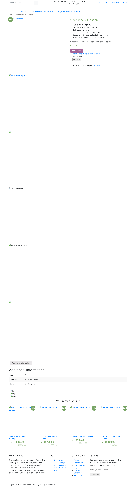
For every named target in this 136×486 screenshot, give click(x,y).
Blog (75, 468)
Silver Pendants (60, 468)
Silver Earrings (59, 463)
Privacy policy (79, 465)
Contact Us (76, 11)
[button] (85, 54)
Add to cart (76, 51)
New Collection (60, 470)
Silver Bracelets (60, 465)
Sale (48, 11)
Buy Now (77, 59)
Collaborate (67, 11)
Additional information (21, 363)
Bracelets (31, 11)
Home (11, 15)
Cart (124, 2)
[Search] (36, 3)
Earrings (24, 11)
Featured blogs (56, 11)
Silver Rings (58, 460)
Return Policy (79, 475)
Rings (37, 11)
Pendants (43, 11)
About (76, 460)
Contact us (78, 463)
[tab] (21, 363)
